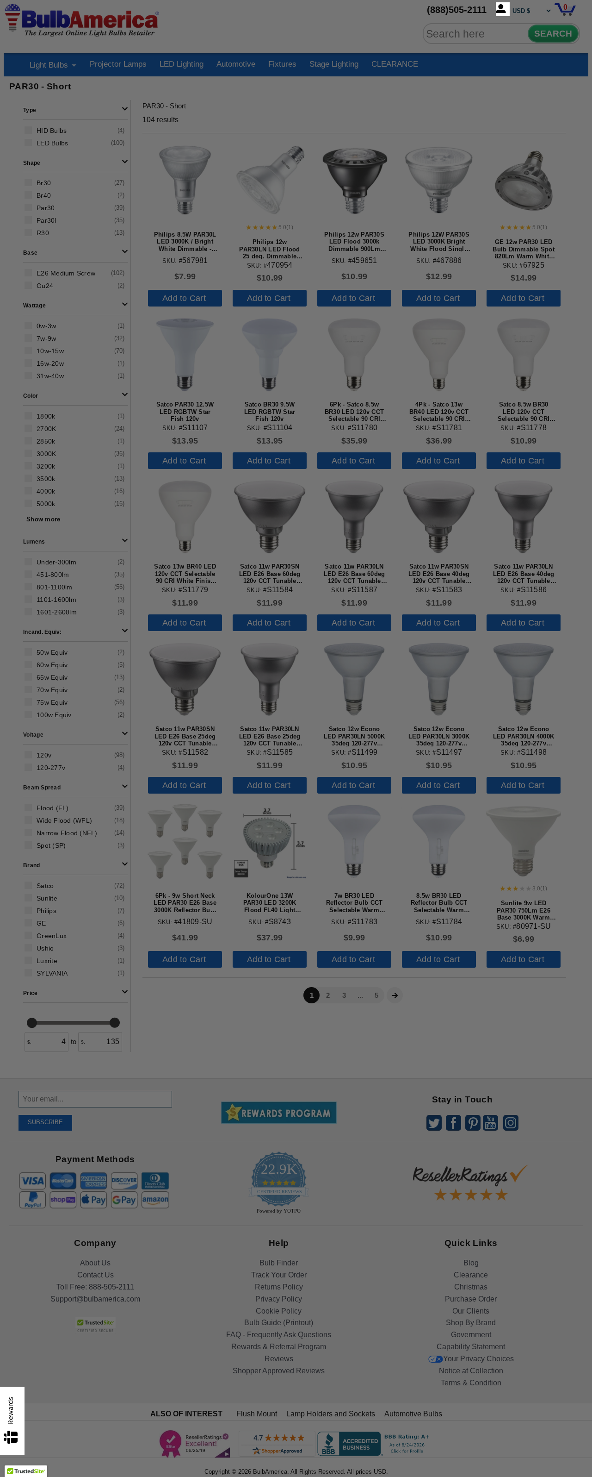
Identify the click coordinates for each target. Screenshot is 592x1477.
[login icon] (503, 9)
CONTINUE (296, 813)
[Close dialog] (391, 635)
